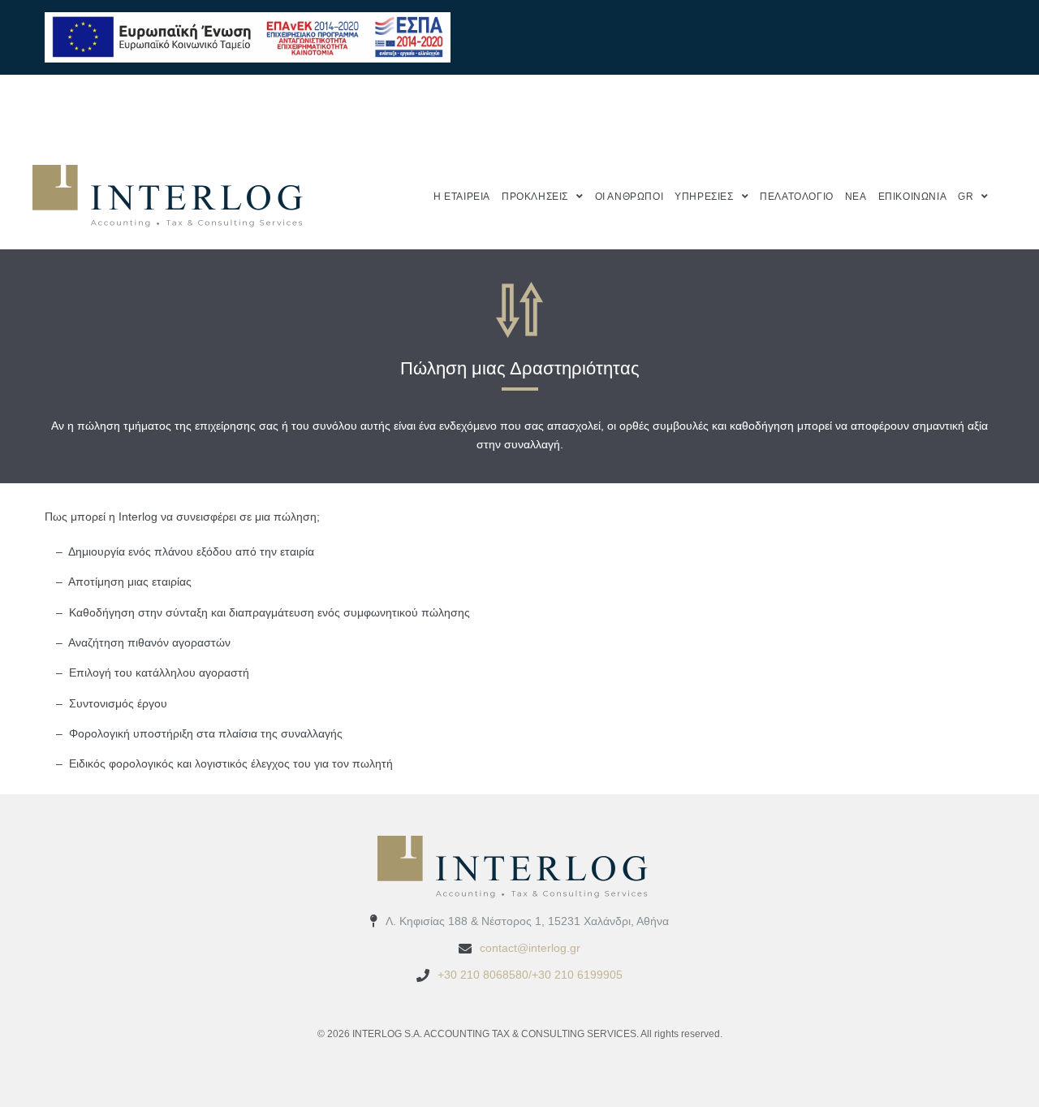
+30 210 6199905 (577, 974)
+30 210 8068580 (483, 974)
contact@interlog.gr (530, 947)
